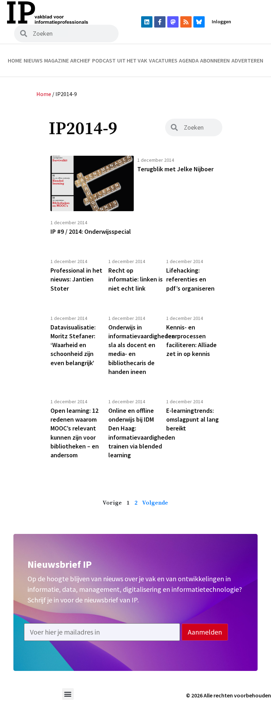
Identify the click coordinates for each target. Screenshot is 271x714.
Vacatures (163, 60)
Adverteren (247, 60)
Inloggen (221, 21)
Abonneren (215, 60)
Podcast (104, 60)
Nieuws (33, 60)
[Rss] (186, 22)
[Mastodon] (173, 22)
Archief (80, 60)
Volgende (155, 502)
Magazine (56, 60)
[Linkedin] (146, 22)
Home (15, 60)
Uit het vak (132, 60)
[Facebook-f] (159, 22)
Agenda (189, 60)
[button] (68, 694)
